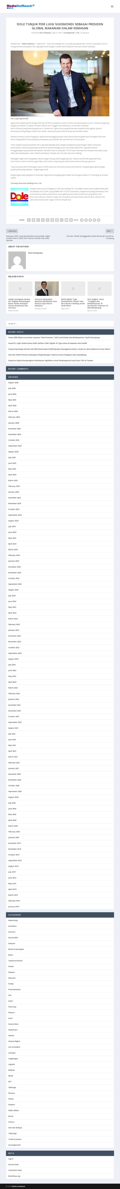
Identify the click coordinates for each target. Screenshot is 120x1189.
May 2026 (12, 400)
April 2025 (12, 474)
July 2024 (12, 526)
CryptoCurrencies (15, 961)
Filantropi (12, 1007)
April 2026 (12, 405)
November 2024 (14, 503)
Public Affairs (13, 1110)
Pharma (11, 1093)
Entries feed (13, 1164)
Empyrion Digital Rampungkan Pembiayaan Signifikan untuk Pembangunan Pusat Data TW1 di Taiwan (50, 360)
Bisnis (10, 955)
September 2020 (15, 791)
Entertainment (14, 989)
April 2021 (12, 751)
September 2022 (15, 653)
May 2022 (12, 676)
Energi (10, 984)
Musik (10, 1076)
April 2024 (12, 544)
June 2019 (12, 878)
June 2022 (12, 670)
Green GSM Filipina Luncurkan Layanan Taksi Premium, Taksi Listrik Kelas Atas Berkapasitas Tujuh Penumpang (54, 337)
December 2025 (14, 429)
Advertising (13, 920)
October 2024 (13, 509)
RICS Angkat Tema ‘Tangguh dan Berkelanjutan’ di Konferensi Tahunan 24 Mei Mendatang (98, 303)
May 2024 (12, 538)
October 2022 (13, 647)
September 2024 (15, 515)
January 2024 (13, 561)
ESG (9, 995)
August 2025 (13, 452)
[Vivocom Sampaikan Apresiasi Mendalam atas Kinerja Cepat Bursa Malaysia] (47, 288)
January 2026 (13, 423)
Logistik (11, 1064)
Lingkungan (13, 1058)
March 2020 (13, 826)
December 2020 (14, 774)
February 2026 (14, 417)
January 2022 (13, 699)
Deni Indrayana (45, 33)
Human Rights (14, 1041)
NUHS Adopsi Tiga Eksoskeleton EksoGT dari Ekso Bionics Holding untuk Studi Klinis (73, 302)
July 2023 (12, 595)
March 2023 (13, 619)
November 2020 (14, 780)
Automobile (13, 937)
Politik (10, 1099)
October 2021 (13, 716)
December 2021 (14, 705)
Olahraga (12, 1087)
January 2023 (13, 630)
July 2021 (12, 734)
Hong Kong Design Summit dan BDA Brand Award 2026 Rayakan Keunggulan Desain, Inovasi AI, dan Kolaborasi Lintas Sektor (59, 349)
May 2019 (12, 883)
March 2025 (13, 480)
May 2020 (12, 814)
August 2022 (13, 659)
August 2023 (13, 590)
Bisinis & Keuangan (16, 949)
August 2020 (13, 797)
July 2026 (12, 388)
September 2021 (15, 722)
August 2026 (13, 382)
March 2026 (13, 411)
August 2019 (13, 866)
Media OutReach (28, 44)
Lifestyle (11, 1053)
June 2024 (12, 532)
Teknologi (12, 1133)
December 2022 (14, 636)
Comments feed (15, 1170)
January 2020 (13, 837)
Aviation (11, 943)
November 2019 (14, 849)
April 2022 (12, 682)
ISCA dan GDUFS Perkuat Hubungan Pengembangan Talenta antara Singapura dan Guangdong (47, 355)
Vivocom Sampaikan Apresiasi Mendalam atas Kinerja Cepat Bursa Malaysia (46, 302)
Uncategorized (68, 33)
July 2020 (12, 803)
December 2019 (14, 843)
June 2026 (12, 394)
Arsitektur (12, 926)
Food (10, 1018)
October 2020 (13, 785)
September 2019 (15, 860)
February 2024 (14, 555)
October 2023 (13, 578)
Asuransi (11, 932)
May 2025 (12, 469)
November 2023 (14, 572)
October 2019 (13, 855)
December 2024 (14, 498)
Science (11, 1122)
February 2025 (14, 486)
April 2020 (12, 820)
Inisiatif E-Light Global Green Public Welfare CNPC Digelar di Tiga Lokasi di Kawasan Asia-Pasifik (47, 343)
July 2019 (12, 872)
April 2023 (12, 613)
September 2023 (15, 584)
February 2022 (14, 693)
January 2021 (13, 768)
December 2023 (14, 567)
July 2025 (12, 457)
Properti (11, 1104)
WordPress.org (14, 1176)
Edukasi (11, 972)
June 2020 (12, 808)
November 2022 (14, 641)
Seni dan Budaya (15, 1128)
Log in (10, 1159)
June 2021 (12, 739)
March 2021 (13, 757)
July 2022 (12, 665)
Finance (11, 1012)
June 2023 (12, 601)
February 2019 (14, 901)
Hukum (11, 1035)
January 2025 (13, 492)
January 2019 (13, 906)
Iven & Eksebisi (14, 1047)
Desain (11, 966)
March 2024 (13, 549)
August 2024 (13, 521)
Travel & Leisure (14, 1139)
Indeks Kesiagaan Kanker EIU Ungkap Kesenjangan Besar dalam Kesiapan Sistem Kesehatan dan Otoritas (19, 303)
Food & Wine (13, 1024)
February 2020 (14, 832)
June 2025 (12, 463)
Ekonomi (11, 978)
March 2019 (13, 895)
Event (10, 1001)
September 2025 (15, 446)
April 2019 (12, 889)
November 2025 (14, 434)
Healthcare (12, 1030)
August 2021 (13, 728)
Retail (10, 1116)
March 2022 (13, 688)
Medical (11, 1070)
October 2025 (13, 440)
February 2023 (14, 624)
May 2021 (12, 745)
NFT (10, 1082)
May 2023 (12, 607)
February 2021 (14, 762)
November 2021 (14, 711)
